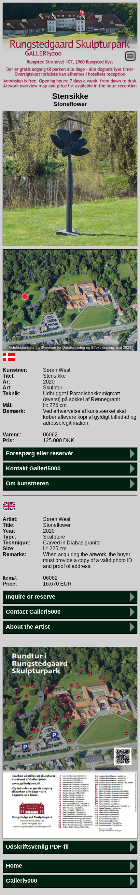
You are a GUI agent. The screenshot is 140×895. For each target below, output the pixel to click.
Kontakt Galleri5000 (33, 468)
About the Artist (28, 626)
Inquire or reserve (30, 596)
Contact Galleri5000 (33, 611)
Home (14, 865)
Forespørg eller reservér (39, 453)
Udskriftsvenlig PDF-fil (37, 846)
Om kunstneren (27, 483)
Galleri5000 (21, 880)
